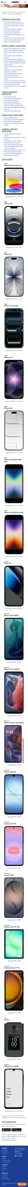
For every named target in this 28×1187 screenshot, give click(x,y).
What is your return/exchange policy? (13, 40)
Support (5, 1165)
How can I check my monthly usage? (13, 105)
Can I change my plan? (10, 96)
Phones (4, 1148)
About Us (5, 1173)
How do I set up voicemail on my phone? (14, 80)
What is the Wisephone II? (11, 118)
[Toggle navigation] (25, 2)
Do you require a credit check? (12, 32)
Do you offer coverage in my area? (13, 22)
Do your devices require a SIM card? (13, 59)
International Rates (6, 1162)
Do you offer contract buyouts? (12, 31)
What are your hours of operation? (13, 151)
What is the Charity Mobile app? (12, 111)
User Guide (8, 196)
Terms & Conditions (6, 1178)
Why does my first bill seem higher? (13, 153)
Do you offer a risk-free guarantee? (13, 29)
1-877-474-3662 (11, 1136)
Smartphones (4, 1151)
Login (3, 1170)
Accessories (4, 1153)
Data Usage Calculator (6, 1160)
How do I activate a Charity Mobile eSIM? (14, 61)
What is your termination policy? (12, 41)
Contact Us (4, 1166)
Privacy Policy (5, 1176)
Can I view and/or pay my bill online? (13, 144)
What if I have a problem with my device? (14, 48)
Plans (4, 1156)
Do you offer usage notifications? (12, 104)
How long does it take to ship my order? (14, 38)
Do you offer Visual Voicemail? (12, 84)
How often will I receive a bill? (12, 142)
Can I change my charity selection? (13, 141)
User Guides (4, 1168)
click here (4, 1117)
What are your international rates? (13, 98)
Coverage (4, 1158)
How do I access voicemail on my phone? (15, 82)
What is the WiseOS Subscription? (13, 121)
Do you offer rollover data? (11, 100)
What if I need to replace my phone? (13, 50)
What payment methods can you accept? (14, 150)
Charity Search (5, 1175)
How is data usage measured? (12, 102)
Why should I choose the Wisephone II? (14, 119)
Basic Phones (5, 1150)
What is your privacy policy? (11, 155)
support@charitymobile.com (9, 1140)
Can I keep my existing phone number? (14, 23)
